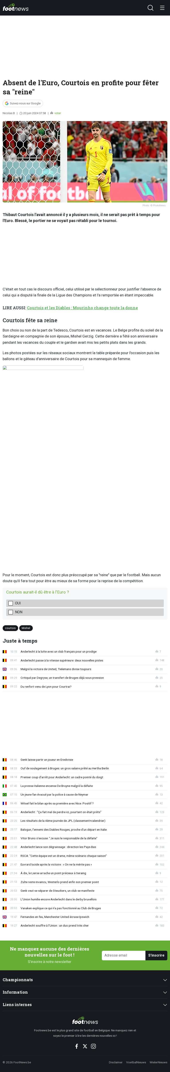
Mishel (26, 628)
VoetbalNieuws (136, 1062)
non (18, 612)
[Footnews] (85, 1020)
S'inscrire (156, 955)
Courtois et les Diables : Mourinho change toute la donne (82, 307)
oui (18, 603)
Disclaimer (116, 1062)
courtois (10, 628)
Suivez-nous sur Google (25, 103)
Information (15, 992)
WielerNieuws (158, 1062)
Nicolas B (9, 113)
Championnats (18, 979)
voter (57, 113)
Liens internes (17, 1004)
